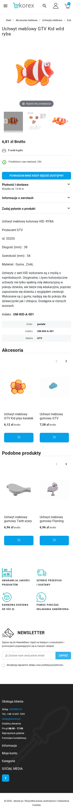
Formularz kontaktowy (14, 738)
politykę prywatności (52, 665)
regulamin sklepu (27, 665)
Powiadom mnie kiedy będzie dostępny (37, 175)
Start (8, 20)
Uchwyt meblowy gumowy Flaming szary (52, 521)
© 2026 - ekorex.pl (14, 801)
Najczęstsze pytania (13, 733)
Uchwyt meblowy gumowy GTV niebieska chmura (52, 418)
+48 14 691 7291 (16, 714)
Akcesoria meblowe (27, 20)
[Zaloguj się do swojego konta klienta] (56, 6)
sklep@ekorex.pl (11, 718)
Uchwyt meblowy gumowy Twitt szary (18, 519)
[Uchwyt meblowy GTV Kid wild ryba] (13, 122)
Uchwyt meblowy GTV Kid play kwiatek (18, 416)
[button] (44, 5)
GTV (39, 338)
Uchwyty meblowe (52, 20)
